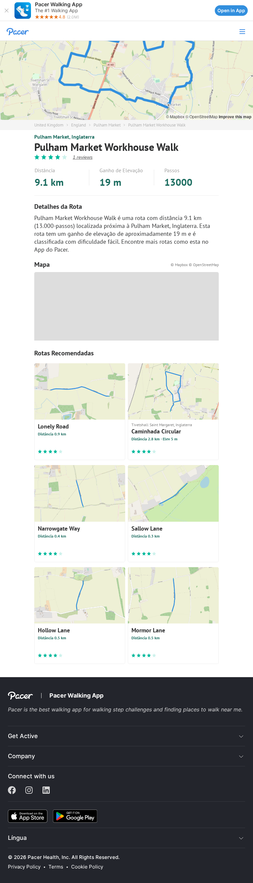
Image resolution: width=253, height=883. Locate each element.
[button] (7, 10)
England (78, 125)
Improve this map (235, 117)
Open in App (231, 10)
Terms (55, 867)
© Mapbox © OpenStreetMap (195, 264)
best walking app (61, 709)
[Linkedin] (46, 790)
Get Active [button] (23, 735)
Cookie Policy (87, 867)
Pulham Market (107, 125)
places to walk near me (212, 709)
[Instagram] (29, 790)
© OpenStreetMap (202, 116)
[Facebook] (12, 790)
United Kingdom (49, 125)
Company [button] (21, 756)
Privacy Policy (24, 867)
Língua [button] (17, 837)
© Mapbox (175, 116)
